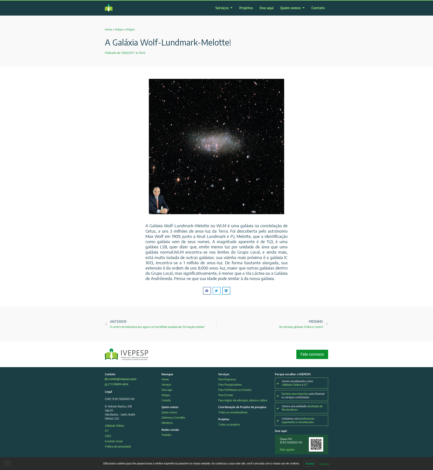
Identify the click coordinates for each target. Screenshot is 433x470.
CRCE (108, 436)
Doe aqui (267, 8)
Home (108, 29)
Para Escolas (225, 395)
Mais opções (287, 449)
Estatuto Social (113, 441)
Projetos (246, 8)
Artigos (119, 29)
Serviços (222, 8)
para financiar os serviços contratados (303, 395)
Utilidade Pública (114, 425)
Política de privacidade (118, 446)
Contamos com (298, 420)
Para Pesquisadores (230, 384)
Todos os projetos (229, 424)
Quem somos (290, 8)
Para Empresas (227, 379)
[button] (207, 291)
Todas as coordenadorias (233, 412)
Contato (318, 8)
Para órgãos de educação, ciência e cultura (242, 400)
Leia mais (324, 463)
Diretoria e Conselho (173, 417)
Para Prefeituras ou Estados (235, 389)
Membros (167, 422)
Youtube (166, 435)
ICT (107, 430)
